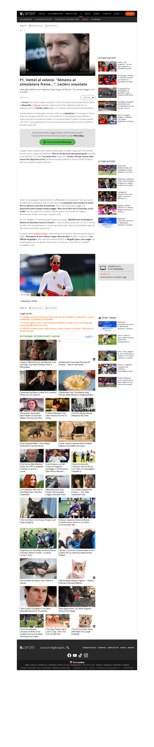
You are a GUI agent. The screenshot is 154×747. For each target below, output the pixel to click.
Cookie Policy (46, 668)
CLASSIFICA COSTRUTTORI (67, 19)
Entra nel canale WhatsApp (59, 142)
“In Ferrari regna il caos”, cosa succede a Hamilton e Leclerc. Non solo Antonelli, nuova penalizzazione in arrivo (56, 323)
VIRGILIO (34, 665)
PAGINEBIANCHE (75, 665)
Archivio (131, 648)
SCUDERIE (96, 19)
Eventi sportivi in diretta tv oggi (113, 277)
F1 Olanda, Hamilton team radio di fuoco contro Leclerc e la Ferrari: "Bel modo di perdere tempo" (56, 329)
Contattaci (102, 648)
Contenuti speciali (89, 648)
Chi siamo (24, 668)
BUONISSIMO (117, 665)
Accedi (130, 14)
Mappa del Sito (113, 648)
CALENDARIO (26, 19)
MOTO (87, 14)
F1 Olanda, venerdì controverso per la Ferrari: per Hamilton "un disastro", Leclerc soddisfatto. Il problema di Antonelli (57, 318)
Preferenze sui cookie (59, 668)
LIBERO (27, 665)
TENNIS (96, 14)
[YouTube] (75, 657)
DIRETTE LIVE (71, 14)
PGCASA (66, 665)
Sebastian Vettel (29, 301)
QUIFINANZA (108, 665)
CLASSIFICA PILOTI (43, 19)
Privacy (39, 668)
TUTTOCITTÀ (86, 665)
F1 (81, 14)
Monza (37, 105)
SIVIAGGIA (99, 665)
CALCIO (41, 14)
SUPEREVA (125, 665)
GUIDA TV (107, 14)
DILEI (93, 665)
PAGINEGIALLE (43, 665)
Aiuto (68, 668)
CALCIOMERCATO (55, 14)
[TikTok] (80, 657)
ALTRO (117, 14)
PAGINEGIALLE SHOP (55, 665)
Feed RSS (123, 648)
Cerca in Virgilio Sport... (53, 647)
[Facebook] (69, 657)
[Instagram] (86, 657)
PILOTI (85, 19)
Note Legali (31, 668)
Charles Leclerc (41, 233)
